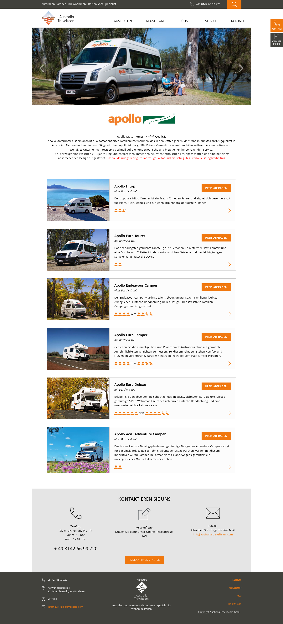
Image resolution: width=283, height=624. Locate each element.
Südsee (185, 21)
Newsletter (235, 587)
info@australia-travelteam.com (213, 534)
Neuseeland (156, 21)
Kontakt (237, 21)
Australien (123, 21)
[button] (43, 66)
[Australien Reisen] (58, 18)
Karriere (236, 579)
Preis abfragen (216, 188)
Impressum (234, 604)
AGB (239, 595)
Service (211, 21)
